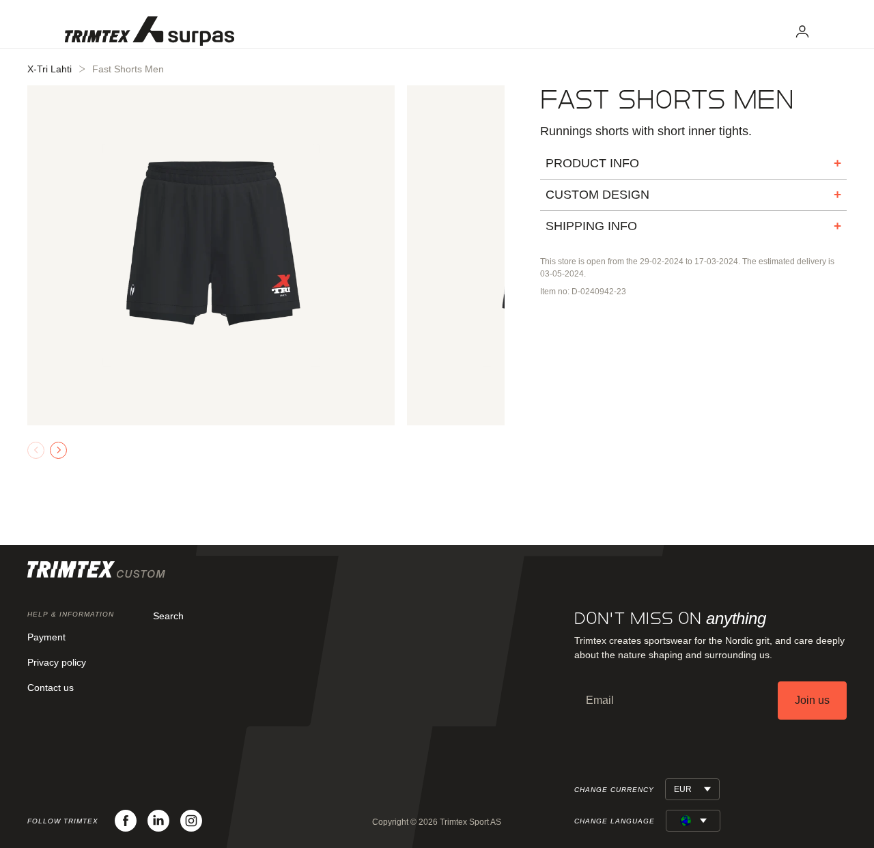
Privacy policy (56, 662)
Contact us (50, 687)
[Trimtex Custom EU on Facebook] (126, 821)
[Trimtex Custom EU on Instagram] (191, 821)
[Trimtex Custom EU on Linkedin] (158, 821)
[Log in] (802, 31)
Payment (46, 637)
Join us (812, 700)
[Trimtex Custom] (149, 31)
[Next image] (58, 450)
